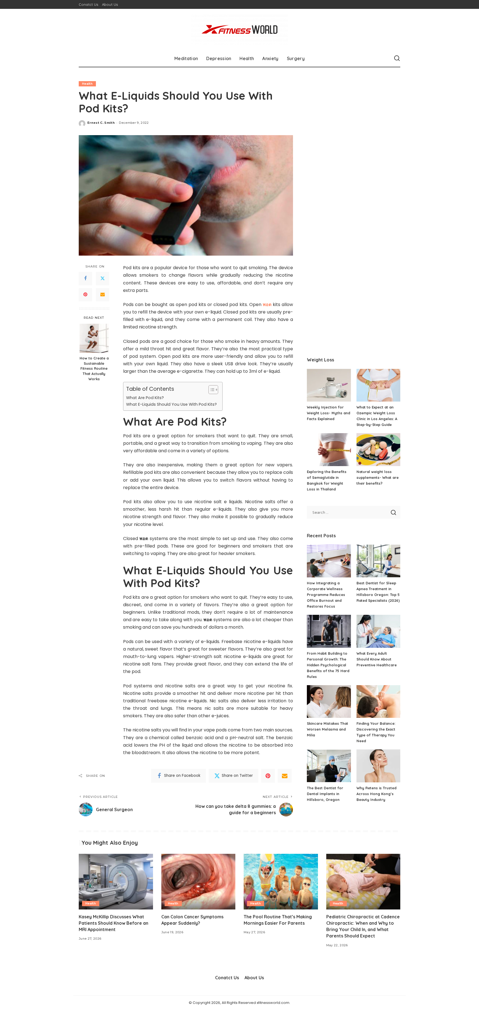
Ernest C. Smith (101, 123)
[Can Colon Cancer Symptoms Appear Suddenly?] (198, 881)
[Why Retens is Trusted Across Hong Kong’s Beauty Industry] (378, 765)
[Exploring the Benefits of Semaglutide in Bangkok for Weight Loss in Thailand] (329, 449)
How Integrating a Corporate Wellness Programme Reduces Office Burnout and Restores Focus (326, 594)
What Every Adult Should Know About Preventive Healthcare (376, 659)
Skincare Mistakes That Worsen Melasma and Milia (327, 729)
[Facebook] (85, 278)
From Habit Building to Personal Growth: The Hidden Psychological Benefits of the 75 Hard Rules (328, 665)
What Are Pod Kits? (145, 397)
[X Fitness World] (239, 29)
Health (87, 84)
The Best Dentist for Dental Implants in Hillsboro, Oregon (325, 794)
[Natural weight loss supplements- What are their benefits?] (378, 449)
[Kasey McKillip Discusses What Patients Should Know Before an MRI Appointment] (116, 881)
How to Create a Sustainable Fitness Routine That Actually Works (94, 368)
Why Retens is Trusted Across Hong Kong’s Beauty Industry (376, 794)
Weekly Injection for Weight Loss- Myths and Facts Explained (328, 413)
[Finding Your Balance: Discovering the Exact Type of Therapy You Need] (378, 701)
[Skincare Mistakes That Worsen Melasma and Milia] (329, 701)
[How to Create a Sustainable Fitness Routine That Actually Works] (94, 338)
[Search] (397, 58)
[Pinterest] (85, 294)
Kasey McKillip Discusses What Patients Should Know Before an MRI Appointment (113, 923)
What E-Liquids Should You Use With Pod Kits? (171, 404)
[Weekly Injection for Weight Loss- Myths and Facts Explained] (329, 385)
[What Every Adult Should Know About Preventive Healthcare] (378, 631)
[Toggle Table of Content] (210, 389)
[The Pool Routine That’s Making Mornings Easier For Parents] (281, 881)
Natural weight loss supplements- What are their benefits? (377, 477)
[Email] (102, 294)
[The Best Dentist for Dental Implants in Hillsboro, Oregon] (329, 765)
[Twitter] (102, 278)
